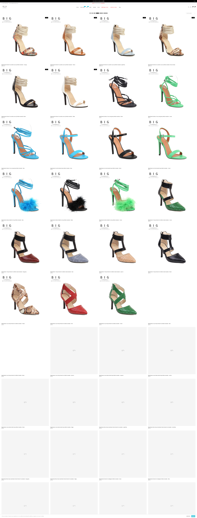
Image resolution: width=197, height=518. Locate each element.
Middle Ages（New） (105, 7)
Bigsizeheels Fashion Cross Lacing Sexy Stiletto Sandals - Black (111, 116)
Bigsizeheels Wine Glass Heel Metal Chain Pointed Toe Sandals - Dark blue (162, 427)
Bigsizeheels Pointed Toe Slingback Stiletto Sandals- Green (110, 478)
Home (77, 7)
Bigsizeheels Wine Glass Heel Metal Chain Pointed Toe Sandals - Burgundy (15, 478)
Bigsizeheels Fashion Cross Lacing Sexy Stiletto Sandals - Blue (13, 168)
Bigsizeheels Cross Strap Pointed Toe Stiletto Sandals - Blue (159, 323)
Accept (193, 516)
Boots (99, 7)
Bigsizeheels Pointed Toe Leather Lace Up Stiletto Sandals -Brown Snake (161, 64)
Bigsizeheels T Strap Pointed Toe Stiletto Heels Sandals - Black (160, 271)
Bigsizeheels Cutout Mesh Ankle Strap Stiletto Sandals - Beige (61, 427)
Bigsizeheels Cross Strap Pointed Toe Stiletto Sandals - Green (110, 323)
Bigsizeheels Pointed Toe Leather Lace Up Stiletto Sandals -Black (14, 116)
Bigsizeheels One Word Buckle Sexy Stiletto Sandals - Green (159, 168)
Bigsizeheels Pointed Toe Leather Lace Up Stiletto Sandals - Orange (14, 64)
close (194, 1)
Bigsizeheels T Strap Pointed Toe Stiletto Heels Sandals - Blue (61, 271)
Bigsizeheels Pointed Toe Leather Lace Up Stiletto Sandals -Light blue (112, 64)
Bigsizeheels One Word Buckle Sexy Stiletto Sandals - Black (110, 168)
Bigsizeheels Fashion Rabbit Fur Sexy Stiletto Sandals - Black (61, 220)
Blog (120, 7)
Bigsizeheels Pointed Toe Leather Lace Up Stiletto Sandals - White (62, 116)
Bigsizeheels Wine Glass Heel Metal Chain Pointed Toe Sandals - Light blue (113, 427)
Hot (87, 7)
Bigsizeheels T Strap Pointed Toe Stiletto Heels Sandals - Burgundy (14, 271)
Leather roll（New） (113, 7)
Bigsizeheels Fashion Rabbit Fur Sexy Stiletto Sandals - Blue (12, 220)
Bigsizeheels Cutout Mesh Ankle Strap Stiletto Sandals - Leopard (111, 375)
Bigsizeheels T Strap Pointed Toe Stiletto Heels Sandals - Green (160, 220)
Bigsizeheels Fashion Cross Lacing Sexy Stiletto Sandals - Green (160, 116)
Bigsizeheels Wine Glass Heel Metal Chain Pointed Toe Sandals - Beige (63, 478)
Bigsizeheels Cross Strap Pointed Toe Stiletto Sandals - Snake (13, 323)
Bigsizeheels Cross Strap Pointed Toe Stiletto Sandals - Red (61, 323)
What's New (82, 7)
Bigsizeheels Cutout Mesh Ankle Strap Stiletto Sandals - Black (13, 427)
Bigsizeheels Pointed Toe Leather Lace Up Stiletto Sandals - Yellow (62, 64)
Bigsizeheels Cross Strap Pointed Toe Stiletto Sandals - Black (13, 375)
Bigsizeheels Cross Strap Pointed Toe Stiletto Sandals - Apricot (62, 375)
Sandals (94, 7)
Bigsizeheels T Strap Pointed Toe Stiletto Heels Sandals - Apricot (111, 271)
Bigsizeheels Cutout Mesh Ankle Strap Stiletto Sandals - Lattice (160, 375)
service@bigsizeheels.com (14, 3)
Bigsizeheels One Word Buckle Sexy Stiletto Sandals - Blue (61, 168)
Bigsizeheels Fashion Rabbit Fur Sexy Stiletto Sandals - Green (110, 220)
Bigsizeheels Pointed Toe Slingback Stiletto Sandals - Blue (159, 478)
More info (188, 516)
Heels (90, 7)
